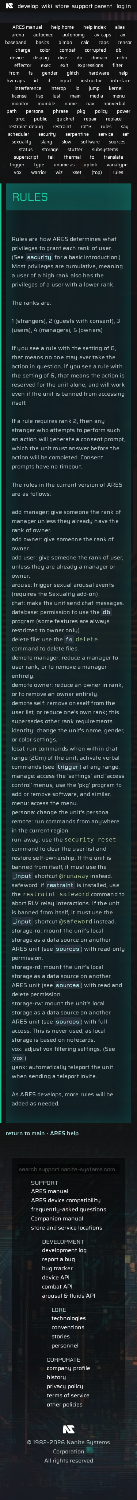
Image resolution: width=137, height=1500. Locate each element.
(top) (97, 172)
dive (62, 58)
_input (22, 876)
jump (94, 88)
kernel (115, 88)
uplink (90, 165)
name (71, 103)
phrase (60, 111)
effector (22, 65)
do (79, 58)
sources (117, 142)
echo (122, 58)
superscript (26, 157)
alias (120, 27)
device (17, 58)
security (47, 134)
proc (20, 119)
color (45, 50)
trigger (16, 165)
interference (28, 88)
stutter (75, 149)
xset (76, 172)
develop (28, 6)
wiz (59, 172)
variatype (117, 165)
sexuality (21, 142)
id (36, 80)
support (82, 6)
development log (64, 1250)
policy (101, 111)
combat (68, 50)
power (123, 111)
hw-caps (16, 80)
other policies (65, 1404)
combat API (57, 1286)
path (12, 111)
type (39, 165)
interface (120, 80)
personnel (65, 1345)
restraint (62, 126)
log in (124, 6)
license (19, 96)
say (125, 126)
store (62, 6)
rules (106, 126)
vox (18, 172)
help (123, 73)
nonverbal (114, 103)
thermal (72, 157)
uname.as (64, 165)
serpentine (77, 134)
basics (42, 42)
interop (58, 88)
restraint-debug (25, 126)
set (125, 134)
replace (114, 119)
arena (18, 35)
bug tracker (57, 1268)
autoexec (43, 35)
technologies (69, 1318)
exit (64, 65)
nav (90, 103)
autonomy (73, 35)
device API (56, 1277)
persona (34, 111)
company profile (68, 1368)
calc (85, 42)
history (56, 1377)
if (48, 80)
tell (51, 157)
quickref (66, 119)
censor (125, 42)
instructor (91, 80)
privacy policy (65, 1386)
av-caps (102, 35)
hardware (98, 73)
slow (66, 142)
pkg (81, 111)
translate (113, 157)
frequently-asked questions (68, 1209)
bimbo (65, 42)
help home (62, 27)
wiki (46, 6)
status (26, 149)
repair (90, 119)
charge (22, 50)
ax (122, 35)
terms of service (68, 1395)
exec (46, 65)
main (75, 96)
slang (46, 142)
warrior (38, 172)
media (96, 96)
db (119, 50)
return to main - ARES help (42, 1133)
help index (94, 27)
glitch (73, 73)
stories (61, 1336)
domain (99, 58)
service (105, 134)
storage (50, 149)
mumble (46, 103)
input (65, 80)
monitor (20, 103)
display (41, 58)
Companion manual (57, 1218)
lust (57, 96)
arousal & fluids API (68, 1295)
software (90, 142)
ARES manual (27, 27)
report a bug (58, 1259)
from (14, 73)
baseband (16, 42)
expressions (90, 65)
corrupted (95, 50)
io (77, 88)
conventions (68, 1327)
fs (30, 73)
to (92, 157)
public (40, 119)
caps (104, 42)
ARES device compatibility (66, 1200)
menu (119, 96)
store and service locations (66, 1227)
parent (103, 6)
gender (50, 73)
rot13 (86, 126)
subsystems (105, 149)
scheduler (18, 134)
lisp (39, 96)
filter (118, 65)
